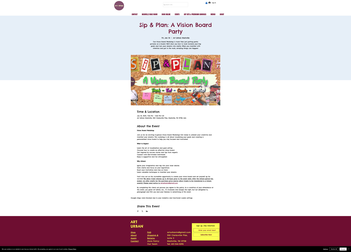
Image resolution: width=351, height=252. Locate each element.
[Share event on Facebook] (138, 211)
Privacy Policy (72, 249)
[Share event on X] (142, 211)
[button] (206, 3)
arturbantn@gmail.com (179, 232)
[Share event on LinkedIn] (147, 211)
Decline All (334, 249)
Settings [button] (325, 249)
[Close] (349, 249)
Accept (343, 249)
